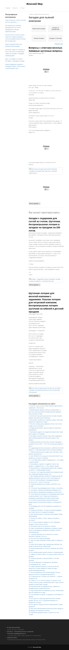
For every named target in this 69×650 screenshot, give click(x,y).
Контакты (10, 631)
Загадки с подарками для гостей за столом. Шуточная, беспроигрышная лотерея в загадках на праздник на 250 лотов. (45, 224)
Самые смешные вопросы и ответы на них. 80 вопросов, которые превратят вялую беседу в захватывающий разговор (44, 568)
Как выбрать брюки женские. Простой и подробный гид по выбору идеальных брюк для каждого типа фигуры (45, 438)
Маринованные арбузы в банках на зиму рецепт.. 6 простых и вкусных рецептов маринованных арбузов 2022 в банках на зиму (45, 412)
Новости (15, 8)
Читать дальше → (34, 203)
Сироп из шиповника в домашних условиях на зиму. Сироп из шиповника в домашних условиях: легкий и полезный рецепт (45, 530)
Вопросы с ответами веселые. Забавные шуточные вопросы (46, 49)
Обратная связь (12, 637)
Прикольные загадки (38, 28)
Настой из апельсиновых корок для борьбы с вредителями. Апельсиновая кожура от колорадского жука (45, 502)
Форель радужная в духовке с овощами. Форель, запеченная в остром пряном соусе (15, 66)
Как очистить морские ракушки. (40, 538)
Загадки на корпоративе (55, 28)
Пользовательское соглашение (24, 631)
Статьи (22, 8)
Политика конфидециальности (16, 633)
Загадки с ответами (55, 38)
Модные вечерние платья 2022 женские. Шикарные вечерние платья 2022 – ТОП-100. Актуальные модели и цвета (46, 444)
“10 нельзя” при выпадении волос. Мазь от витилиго (47, 488)
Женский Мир (34, 3)
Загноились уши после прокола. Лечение (43, 526)
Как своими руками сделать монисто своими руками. (47, 552)
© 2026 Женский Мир (13, 627)
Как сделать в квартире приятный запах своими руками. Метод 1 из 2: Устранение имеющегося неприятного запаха (44, 600)
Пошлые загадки (39, 38)
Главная (7, 8)
